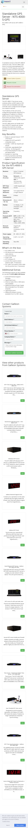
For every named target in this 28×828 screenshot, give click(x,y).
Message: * (7, 342)
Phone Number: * (9, 331)
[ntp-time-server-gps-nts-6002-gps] (14, 375)
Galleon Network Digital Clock (14, 494)
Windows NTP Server (14, 458)
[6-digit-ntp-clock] (14, 521)
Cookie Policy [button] (6, 821)
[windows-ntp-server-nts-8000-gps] (14, 449)
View (22, 400)
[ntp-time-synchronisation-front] (14, 735)
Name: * (6, 314)
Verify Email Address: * (11, 325)
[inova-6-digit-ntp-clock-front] (14, 772)
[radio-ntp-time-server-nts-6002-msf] (14, 664)
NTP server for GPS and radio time (14, 601)
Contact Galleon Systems (14, 353)
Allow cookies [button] (20, 825)
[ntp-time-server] (14, 699)
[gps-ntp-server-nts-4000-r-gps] (14, 412)
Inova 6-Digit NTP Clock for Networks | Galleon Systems (14, 781)
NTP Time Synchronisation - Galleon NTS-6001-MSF (14, 744)
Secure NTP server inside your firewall (14, 637)
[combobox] (7, 333)
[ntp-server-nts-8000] (14, 592)
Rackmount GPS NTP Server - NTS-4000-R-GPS (14, 422)
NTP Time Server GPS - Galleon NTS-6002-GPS (14, 385)
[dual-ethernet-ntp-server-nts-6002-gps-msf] (14, 557)
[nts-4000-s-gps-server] (14, 38)
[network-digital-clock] (14, 485)
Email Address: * (9, 319)
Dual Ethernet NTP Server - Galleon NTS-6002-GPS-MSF (14, 566)
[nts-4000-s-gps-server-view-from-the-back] (20, 56)
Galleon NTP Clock (14, 530)
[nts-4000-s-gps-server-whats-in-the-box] (7, 56)
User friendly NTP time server (14, 708)
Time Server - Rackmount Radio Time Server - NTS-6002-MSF (14, 673)
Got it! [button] (8, 825)
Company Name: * (9, 337)
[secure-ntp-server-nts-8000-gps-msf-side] (14, 628)
